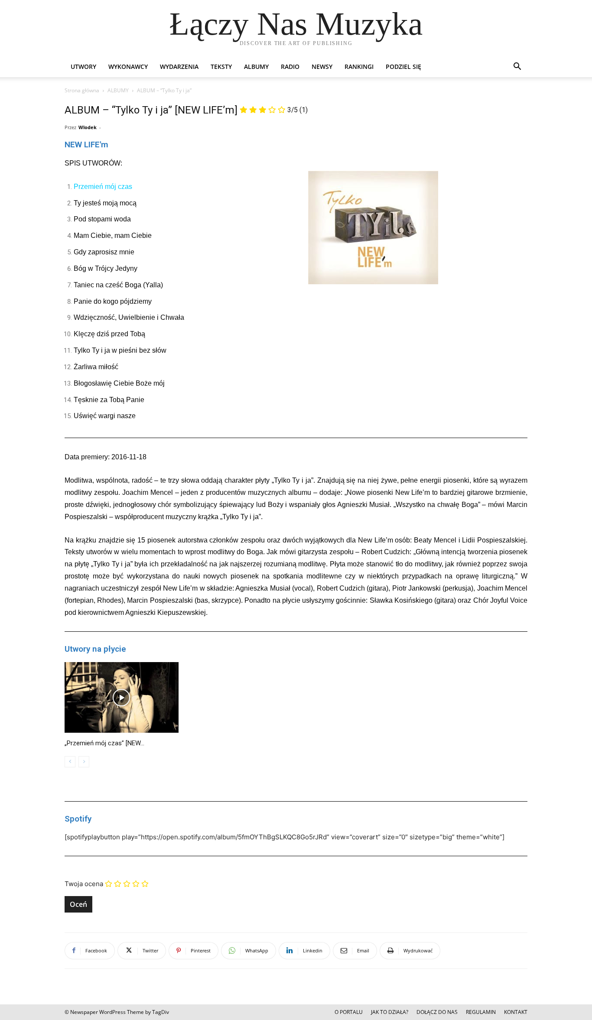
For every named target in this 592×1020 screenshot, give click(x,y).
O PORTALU (349, 1012)
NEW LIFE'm (86, 144)
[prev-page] (70, 761)
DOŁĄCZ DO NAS (437, 1012)
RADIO (290, 66)
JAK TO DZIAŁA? (389, 1012)
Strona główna (82, 90)
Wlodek (87, 127)
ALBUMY (256, 66)
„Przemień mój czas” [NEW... (104, 743)
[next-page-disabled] (83, 761)
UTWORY (83, 66)
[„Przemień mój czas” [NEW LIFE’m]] (122, 697)
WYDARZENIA (179, 66)
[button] (517, 67)
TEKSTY (221, 66)
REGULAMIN (481, 1012)
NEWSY (322, 66)
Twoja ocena (84, 884)
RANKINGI (359, 66)
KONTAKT (515, 1012)
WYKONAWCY (128, 66)
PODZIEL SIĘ (403, 66)
